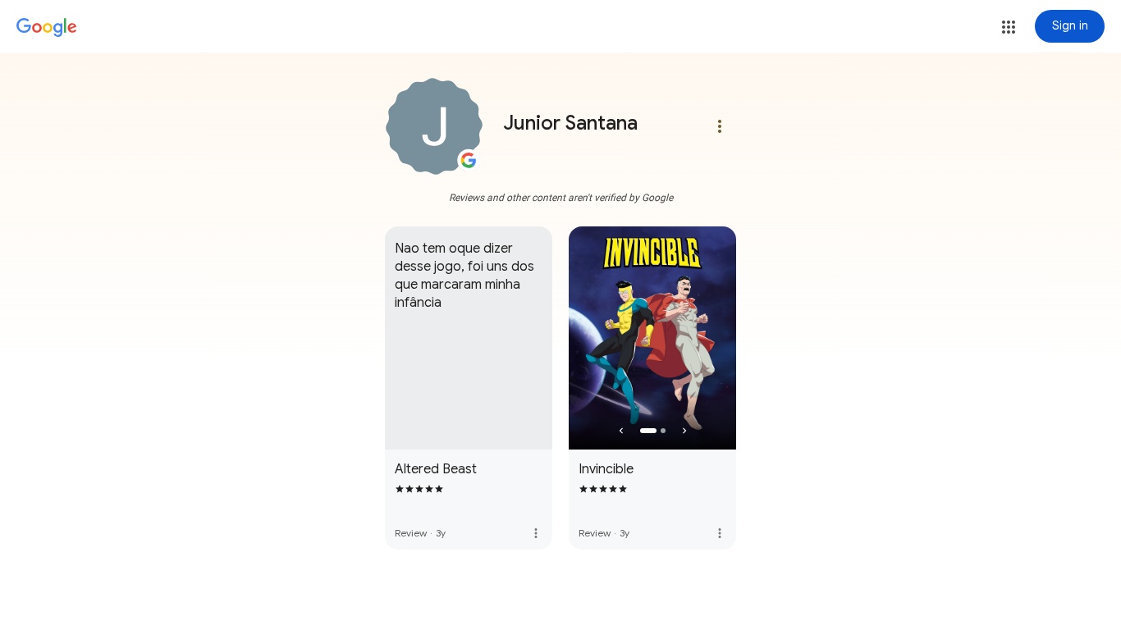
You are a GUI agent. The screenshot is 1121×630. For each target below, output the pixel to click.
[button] (1008, 27)
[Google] (46, 28)
